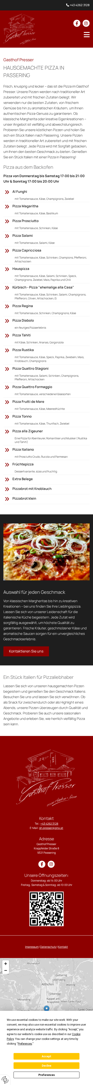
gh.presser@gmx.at (51, 828)
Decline (46, 1065)
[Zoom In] (5, 963)
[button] (86, 34)
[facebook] (76, 23)
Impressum (32, 947)
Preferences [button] (25, 1043)
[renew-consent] (5, 1080)
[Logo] (19, 29)
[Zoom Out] (5, 970)
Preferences (46, 1075)
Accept (46, 1056)
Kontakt (63, 947)
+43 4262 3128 (80, 5)
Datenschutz (48, 947)
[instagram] (86, 23)
